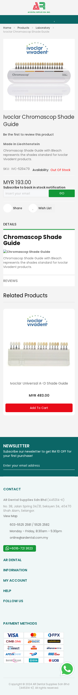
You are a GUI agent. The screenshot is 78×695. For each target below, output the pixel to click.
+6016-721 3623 (21, 548)
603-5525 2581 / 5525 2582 (29, 524)
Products (24, 28)
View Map (10, 516)
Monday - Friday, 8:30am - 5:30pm (36, 531)
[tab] (39, 224)
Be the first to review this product (28, 134)
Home (7, 28)
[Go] (71, 465)
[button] (42, 208)
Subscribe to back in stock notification (34, 187)
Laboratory (43, 28)
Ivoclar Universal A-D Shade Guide (39, 383)
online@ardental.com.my (29, 537)
